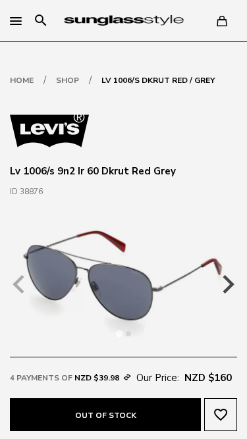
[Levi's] (49, 129)
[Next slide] (227, 284)
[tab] (119, 334)
